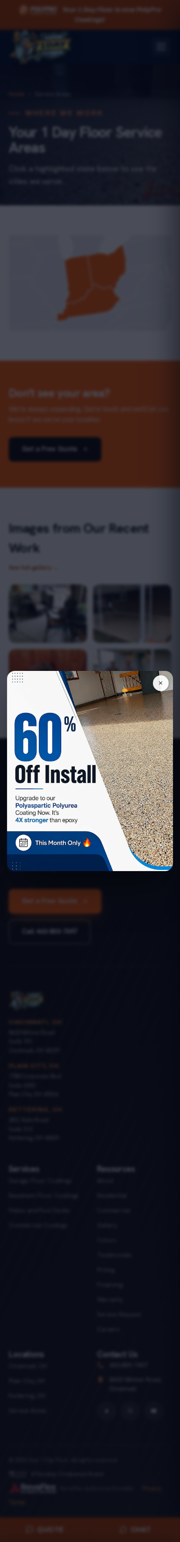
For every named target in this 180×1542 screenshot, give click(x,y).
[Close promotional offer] (161, 683)
